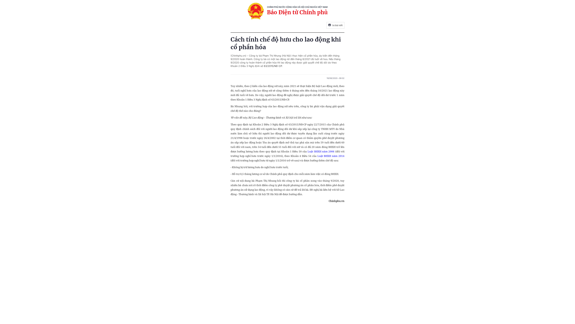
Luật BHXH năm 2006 (321, 151)
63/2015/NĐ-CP (273, 66)
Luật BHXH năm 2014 (330, 156)
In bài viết (337, 25)
